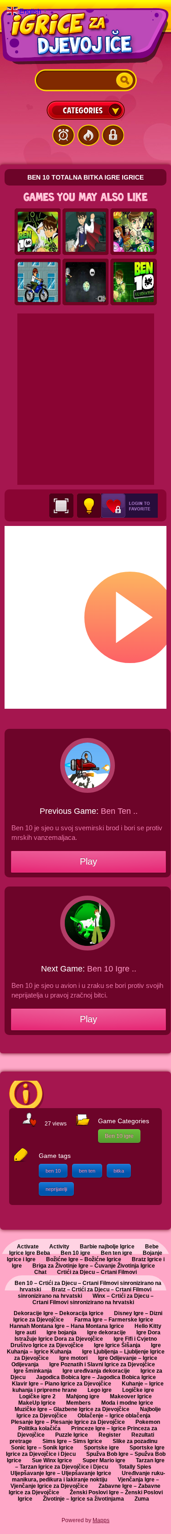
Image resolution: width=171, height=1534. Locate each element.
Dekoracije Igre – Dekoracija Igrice (59, 1313)
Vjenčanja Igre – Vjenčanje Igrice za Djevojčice (84, 1482)
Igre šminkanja (33, 1371)
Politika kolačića (39, 1428)
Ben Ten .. (119, 811)
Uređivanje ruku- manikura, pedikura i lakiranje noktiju (88, 1476)
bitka (119, 1170)
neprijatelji (56, 1189)
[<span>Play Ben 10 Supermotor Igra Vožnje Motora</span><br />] (38, 282)
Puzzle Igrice (71, 1435)
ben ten (87, 1170)
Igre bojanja (62, 1332)
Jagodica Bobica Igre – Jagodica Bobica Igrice (96, 1377)
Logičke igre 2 (37, 1396)
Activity (59, 1246)
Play (88, 861)
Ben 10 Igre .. (111, 968)
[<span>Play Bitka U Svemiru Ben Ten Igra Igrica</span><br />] (85, 282)
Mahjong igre (82, 1396)
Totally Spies (135, 1467)
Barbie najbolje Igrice (107, 1246)
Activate (28, 1246)
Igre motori (73, 1358)
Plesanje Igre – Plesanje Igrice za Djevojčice (68, 1422)
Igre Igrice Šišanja (117, 1345)
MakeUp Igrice (37, 1403)
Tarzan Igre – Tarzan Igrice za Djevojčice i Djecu (90, 1463)
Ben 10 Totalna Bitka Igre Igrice (85, 177)
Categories (86, 110)
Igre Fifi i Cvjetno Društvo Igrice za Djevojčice (83, 1342)
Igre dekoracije (106, 1332)
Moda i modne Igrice (127, 1403)
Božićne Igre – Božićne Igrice (83, 1259)
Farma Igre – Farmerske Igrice (113, 1319)
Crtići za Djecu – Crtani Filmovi (97, 1272)
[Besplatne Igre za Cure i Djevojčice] (85, 36)
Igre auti (25, 1332)
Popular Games (88, 135)
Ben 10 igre (119, 1136)
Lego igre (100, 1390)
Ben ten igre (116, 1253)
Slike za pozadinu (135, 1441)
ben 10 (53, 1170)
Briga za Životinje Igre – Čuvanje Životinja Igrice (93, 1266)
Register (109, 1435)
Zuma (142, 1499)
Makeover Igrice (131, 1396)
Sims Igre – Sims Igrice (72, 1441)
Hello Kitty (148, 1326)
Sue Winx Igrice (52, 1460)
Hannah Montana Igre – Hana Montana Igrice (67, 1326)
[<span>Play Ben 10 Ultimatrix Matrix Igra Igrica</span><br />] (133, 282)
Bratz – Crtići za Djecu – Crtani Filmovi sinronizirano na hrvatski (85, 1292)
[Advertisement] (85, 399)
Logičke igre (138, 1390)
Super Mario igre (104, 1460)
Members (78, 1403)
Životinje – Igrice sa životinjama (83, 1499)
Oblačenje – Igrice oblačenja (114, 1415)
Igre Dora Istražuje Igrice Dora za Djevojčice (88, 1335)
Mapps (101, 1520)
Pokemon (147, 1422)
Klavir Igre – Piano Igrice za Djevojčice (61, 1383)
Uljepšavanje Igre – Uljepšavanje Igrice (60, 1473)
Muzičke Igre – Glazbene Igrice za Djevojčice (72, 1409)
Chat (40, 1272)
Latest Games (63, 135)
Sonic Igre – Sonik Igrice (42, 1447)
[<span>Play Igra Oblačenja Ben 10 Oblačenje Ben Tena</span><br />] (85, 232)
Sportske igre (101, 1447)
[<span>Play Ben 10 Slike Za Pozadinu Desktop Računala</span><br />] (38, 232)
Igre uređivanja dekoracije (96, 1371)
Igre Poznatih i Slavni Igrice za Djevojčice (102, 1364)
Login (112, 135)
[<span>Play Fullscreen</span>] (61, 506)
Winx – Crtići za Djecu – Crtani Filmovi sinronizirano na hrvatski (93, 1299)
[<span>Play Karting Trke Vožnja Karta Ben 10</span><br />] (133, 232)
